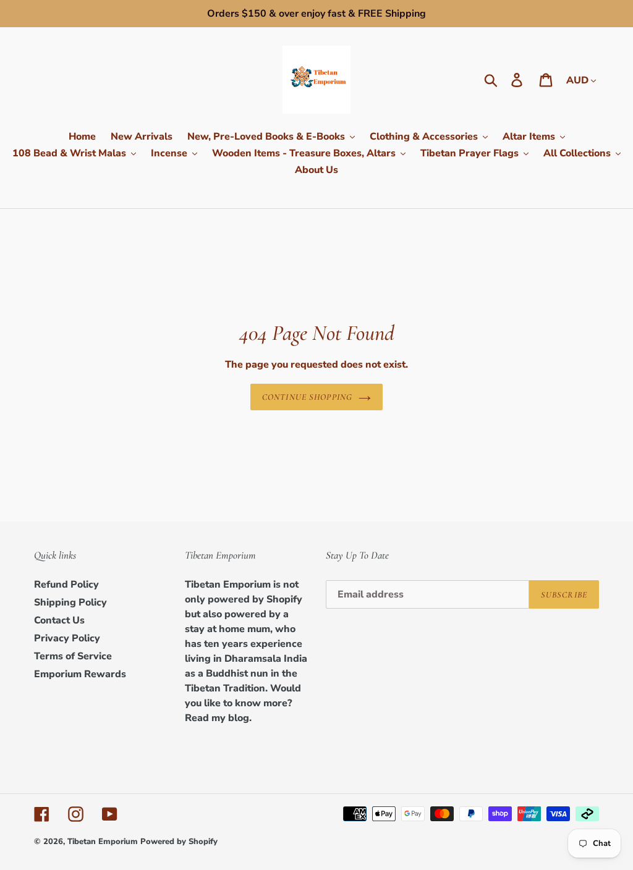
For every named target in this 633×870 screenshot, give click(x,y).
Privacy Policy (67, 638)
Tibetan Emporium (102, 841)
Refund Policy (66, 584)
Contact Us (59, 620)
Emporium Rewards (80, 674)
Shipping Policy (70, 602)
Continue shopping (307, 397)
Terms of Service (73, 656)
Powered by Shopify (179, 841)
